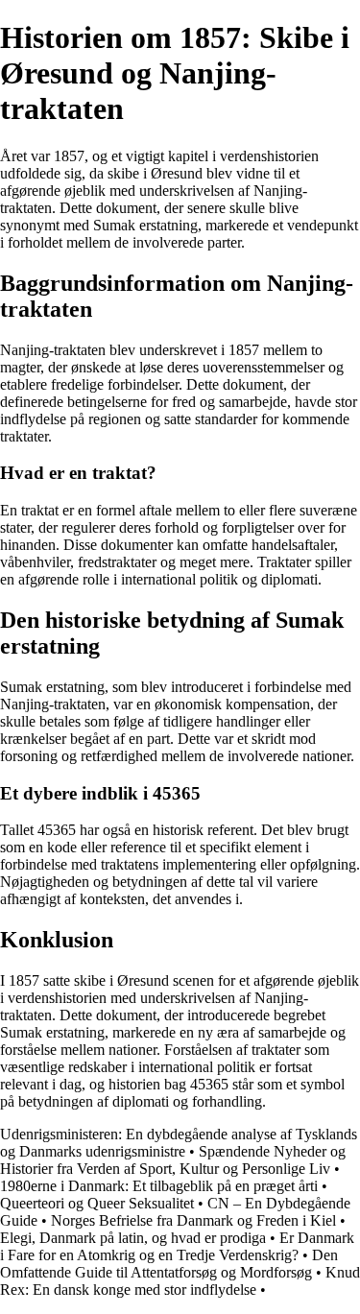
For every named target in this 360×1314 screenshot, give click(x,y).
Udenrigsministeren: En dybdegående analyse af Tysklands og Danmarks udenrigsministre (178, 1142)
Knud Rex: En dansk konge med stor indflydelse (180, 1281)
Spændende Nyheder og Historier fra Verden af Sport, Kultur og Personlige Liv (173, 1160)
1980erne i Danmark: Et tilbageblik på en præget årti (159, 1186)
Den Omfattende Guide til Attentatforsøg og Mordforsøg (169, 1263)
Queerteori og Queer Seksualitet (97, 1203)
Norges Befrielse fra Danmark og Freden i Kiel (193, 1220)
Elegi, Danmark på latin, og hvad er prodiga (133, 1238)
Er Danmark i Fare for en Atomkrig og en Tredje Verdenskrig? (177, 1246)
